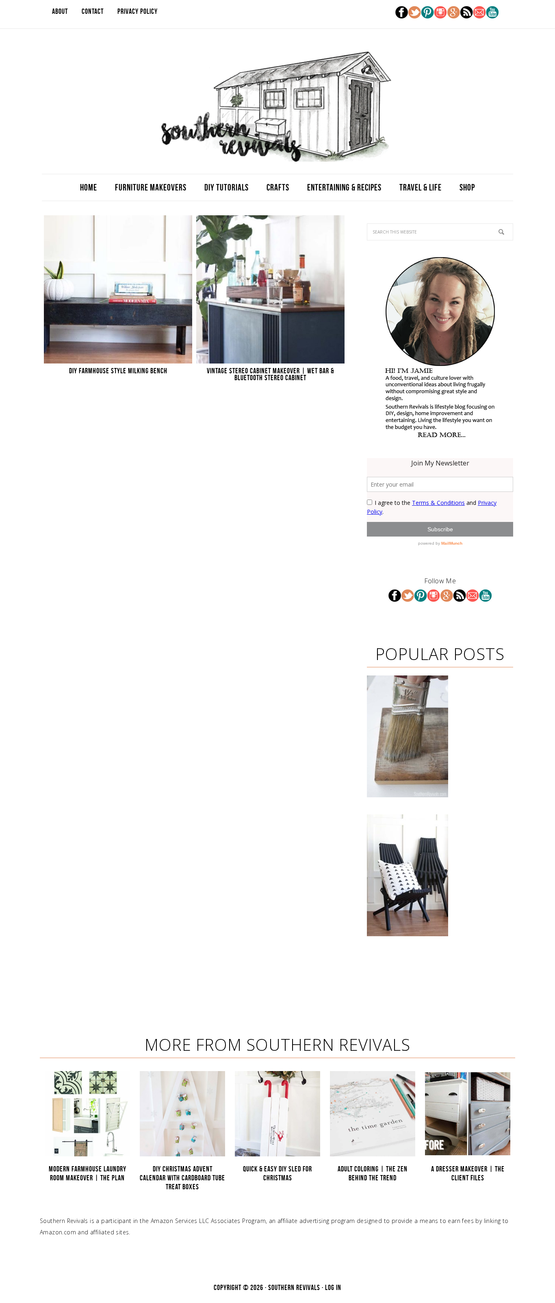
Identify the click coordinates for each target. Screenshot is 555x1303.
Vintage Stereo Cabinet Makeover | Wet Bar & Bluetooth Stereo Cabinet (270, 374)
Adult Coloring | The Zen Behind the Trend (373, 1173)
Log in (333, 1288)
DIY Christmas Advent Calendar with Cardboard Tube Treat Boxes (182, 1177)
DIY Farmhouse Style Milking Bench (118, 371)
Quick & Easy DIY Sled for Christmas (277, 1173)
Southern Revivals (277, 106)
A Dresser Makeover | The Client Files (468, 1173)
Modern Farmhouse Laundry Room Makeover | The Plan (87, 1173)
